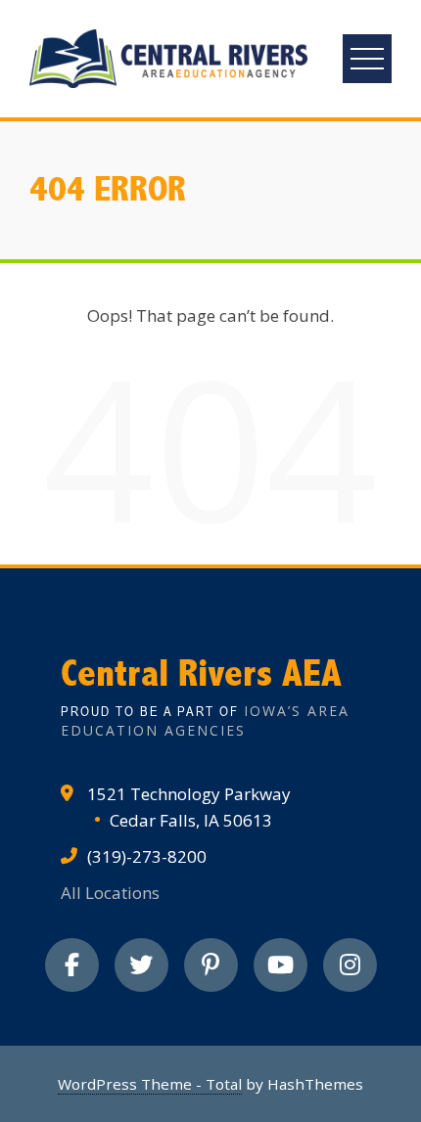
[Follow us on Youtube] (280, 965)
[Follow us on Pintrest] (211, 965)
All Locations (110, 892)
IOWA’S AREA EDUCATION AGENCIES (205, 721)
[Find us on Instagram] (350, 965)
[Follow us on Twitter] (141, 965)
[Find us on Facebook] (72, 965)
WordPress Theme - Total (150, 1084)
